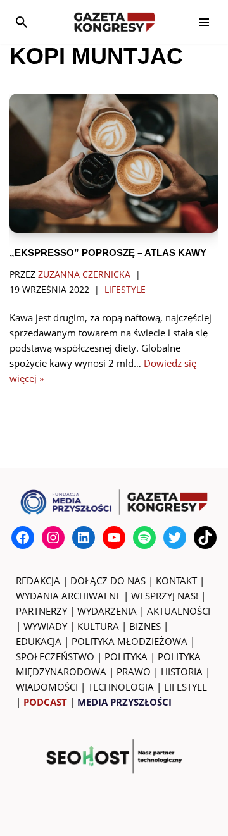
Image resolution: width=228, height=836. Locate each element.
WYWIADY (45, 626)
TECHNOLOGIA (121, 686)
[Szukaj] (21, 22)
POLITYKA (126, 656)
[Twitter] (174, 537)
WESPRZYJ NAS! (164, 595)
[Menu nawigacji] (204, 22)
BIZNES (145, 626)
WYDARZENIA (107, 611)
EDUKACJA (38, 641)
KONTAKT (176, 580)
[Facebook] (22, 537)
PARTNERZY (41, 611)
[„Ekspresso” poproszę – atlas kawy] (114, 163)
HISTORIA (182, 671)
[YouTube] (114, 537)
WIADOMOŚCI (47, 686)
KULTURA (98, 626)
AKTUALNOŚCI (178, 611)
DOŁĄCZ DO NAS (108, 580)
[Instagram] (53, 537)
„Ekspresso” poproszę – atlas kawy (108, 252)
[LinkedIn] (83, 537)
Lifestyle (125, 289)
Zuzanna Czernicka (84, 274)
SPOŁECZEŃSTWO (55, 656)
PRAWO (134, 671)
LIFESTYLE (185, 686)
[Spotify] (144, 537)
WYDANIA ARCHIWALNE (68, 595)
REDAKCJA (38, 580)
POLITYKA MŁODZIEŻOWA (129, 641)
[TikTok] (205, 537)
